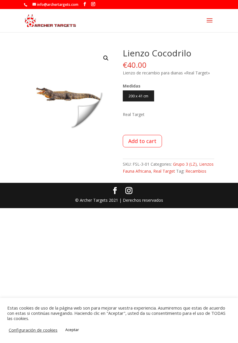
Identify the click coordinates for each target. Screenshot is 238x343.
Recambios (195, 171)
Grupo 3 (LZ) (185, 164)
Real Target (164, 171)
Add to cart (142, 140)
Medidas (131, 86)
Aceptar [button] (72, 329)
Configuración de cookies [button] (33, 330)
